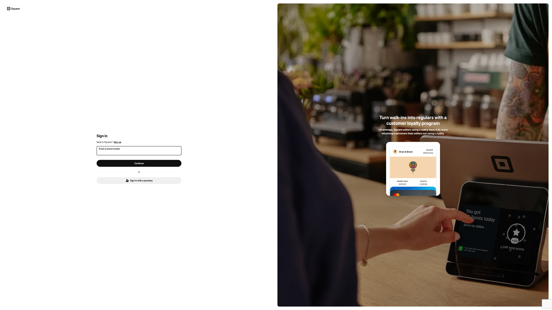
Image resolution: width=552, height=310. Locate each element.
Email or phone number (109, 148)
